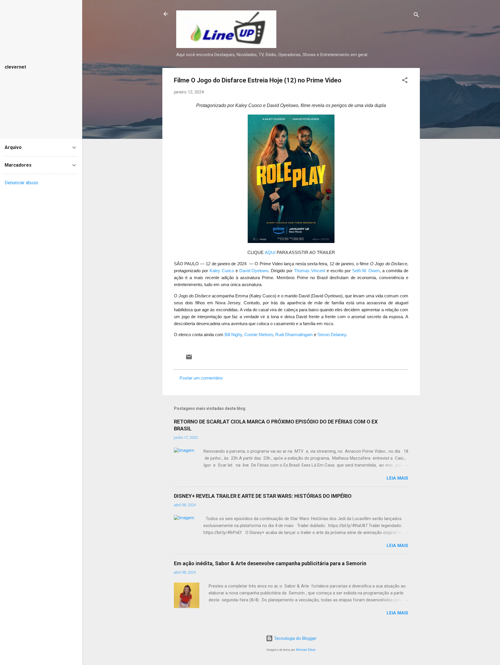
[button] (404, 81)
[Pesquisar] (416, 16)
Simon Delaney (331, 334)
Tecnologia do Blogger (295, 638)
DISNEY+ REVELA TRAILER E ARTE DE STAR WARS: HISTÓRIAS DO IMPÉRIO (263, 496)
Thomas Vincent (309, 270)
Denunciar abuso (21, 182)
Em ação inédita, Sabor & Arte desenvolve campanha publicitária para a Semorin (270, 563)
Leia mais (397, 478)
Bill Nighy (233, 334)
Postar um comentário (201, 378)
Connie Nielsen (258, 334)
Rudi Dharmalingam (294, 334)
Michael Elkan (306, 650)
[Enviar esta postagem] (188, 359)
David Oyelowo (254, 270)
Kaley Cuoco (221, 270)
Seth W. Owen (366, 270)
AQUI (270, 252)
